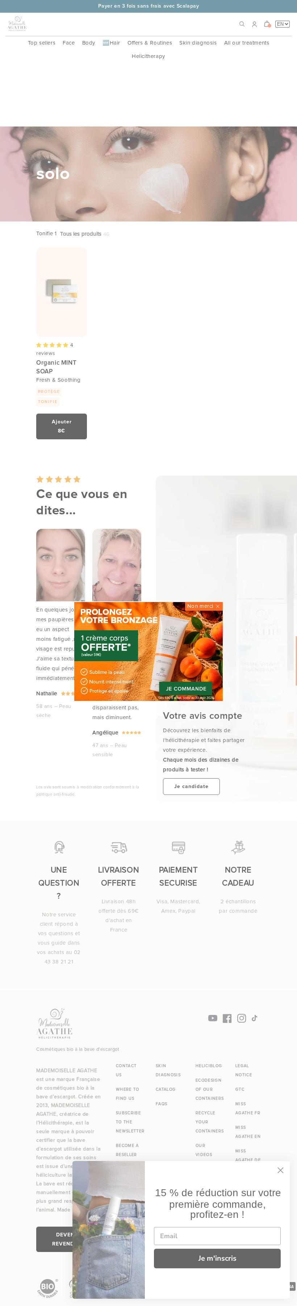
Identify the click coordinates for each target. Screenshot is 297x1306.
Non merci (200, 606)
